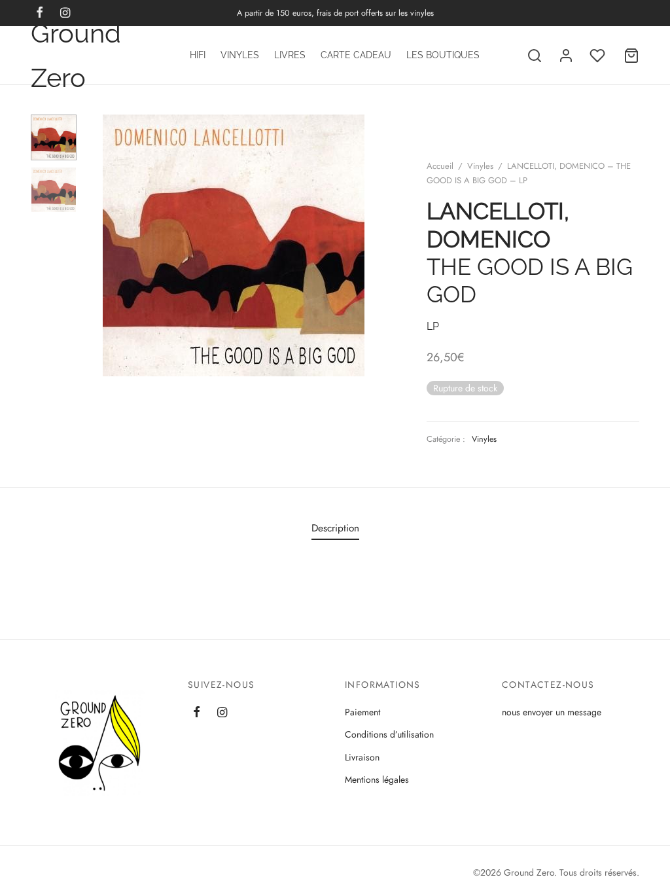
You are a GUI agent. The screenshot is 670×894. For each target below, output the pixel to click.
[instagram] (222, 713)
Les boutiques (443, 55)
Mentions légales (377, 779)
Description (335, 528)
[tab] (335, 528)
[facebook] (196, 713)
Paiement (362, 712)
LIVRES (290, 55)
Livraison (362, 757)
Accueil (440, 166)
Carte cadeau (356, 55)
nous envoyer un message (551, 712)
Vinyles (239, 55)
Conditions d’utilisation (389, 734)
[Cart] (631, 55)
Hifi (197, 55)
